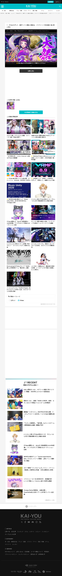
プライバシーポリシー (11, 554)
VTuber (22, 300)
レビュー (38, 531)
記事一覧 (7, 531)
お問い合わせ (19, 551)
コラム (26, 531)
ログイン (58, 1)
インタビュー (45, 531)
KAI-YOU (2, 13)
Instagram (37, 522)
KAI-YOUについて (10, 551)
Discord (33, 522)
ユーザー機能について (37, 551)
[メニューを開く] (2, 6)
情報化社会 (14, 541)
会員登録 (50, 1)
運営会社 (33, 554)
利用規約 (46, 551)
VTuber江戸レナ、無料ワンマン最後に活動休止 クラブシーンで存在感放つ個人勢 (31, 13)
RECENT (32, 382)
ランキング (20, 531)
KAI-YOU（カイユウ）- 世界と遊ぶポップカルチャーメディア (31, 6)
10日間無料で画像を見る (31, 112)
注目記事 (13, 531)
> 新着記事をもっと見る (50, 500)
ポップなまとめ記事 (10, 534)
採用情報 (40, 554)
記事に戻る (31, 71)
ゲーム (47, 541)
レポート (31, 531)
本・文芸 (7, 541)
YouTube (29, 522)
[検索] (60, 6)
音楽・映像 (7, 13)
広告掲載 (27, 551)
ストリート (8, 544)
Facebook (25, 522)
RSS (40, 522)
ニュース (12, 13)
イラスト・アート (32, 541)
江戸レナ (13, 300)
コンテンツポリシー (23, 554)
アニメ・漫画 (22, 541)
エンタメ (14, 544)
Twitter (22, 522)
